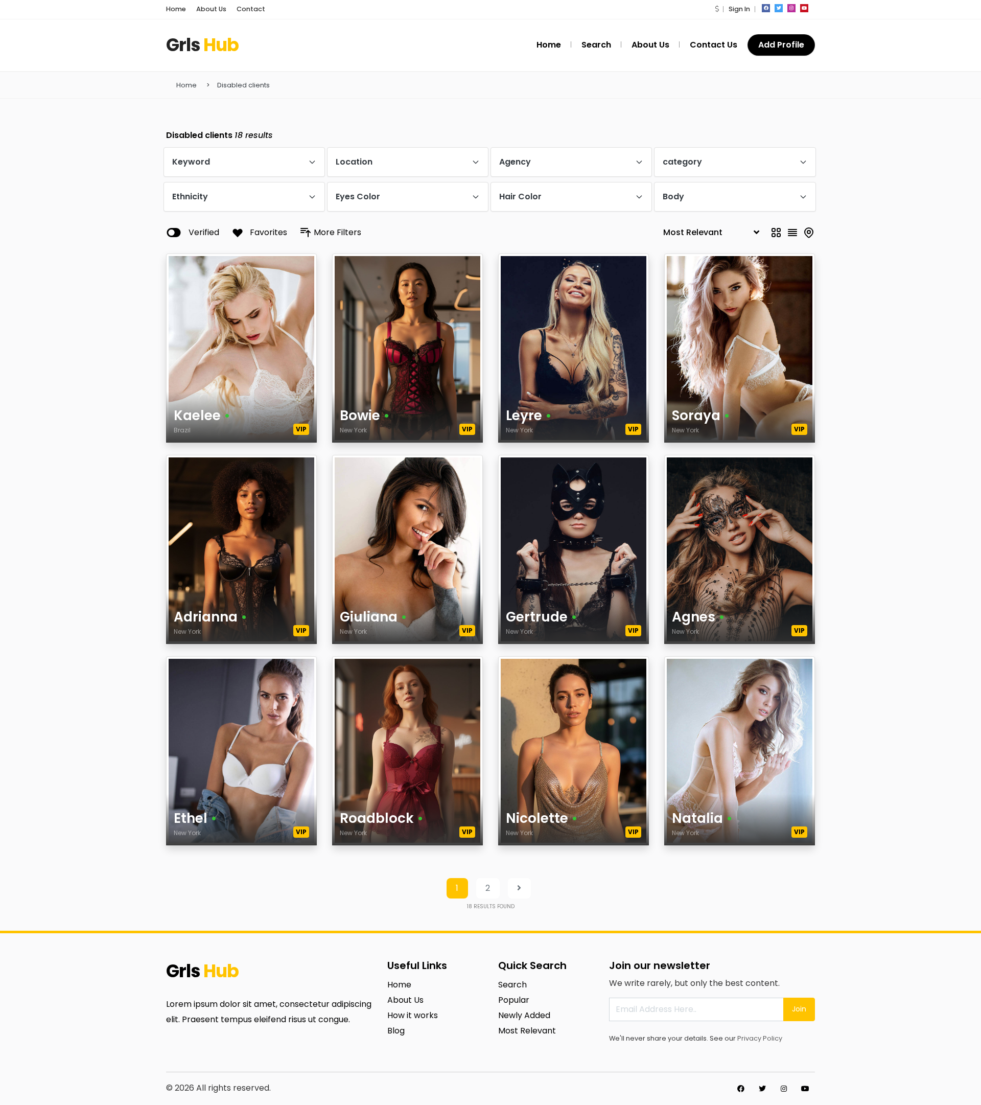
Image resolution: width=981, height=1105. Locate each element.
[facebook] (766, 8)
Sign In (739, 9)
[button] (716, 9)
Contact (251, 9)
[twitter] (779, 8)
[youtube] (804, 8)
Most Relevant (527, 1031)
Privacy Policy (759, 1038)
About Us (211, 9)
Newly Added (524, 1015)
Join (799, 1009)
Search (512, 985)
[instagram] (791, 8)
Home (176, 9)
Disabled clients (243, 85)
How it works (412, 1015)
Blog (396, 1031)
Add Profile (781, 45)
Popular (513, 1000)
